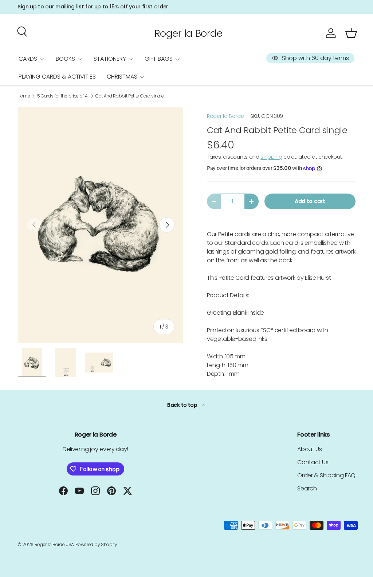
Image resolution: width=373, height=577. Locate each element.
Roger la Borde (225, 116)
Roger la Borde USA (54, 544)
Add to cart (310, 201)
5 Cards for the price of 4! (63, 96)
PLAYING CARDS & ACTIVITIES (57, 76)
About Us (309, 449)
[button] (351, 33)
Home (23, 96)
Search (307, 488)
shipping (271, 156)
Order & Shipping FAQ (326, 475)
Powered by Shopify (96, 544)
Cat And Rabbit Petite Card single (129, 96)
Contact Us (312, 462)
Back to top (183, 405)
